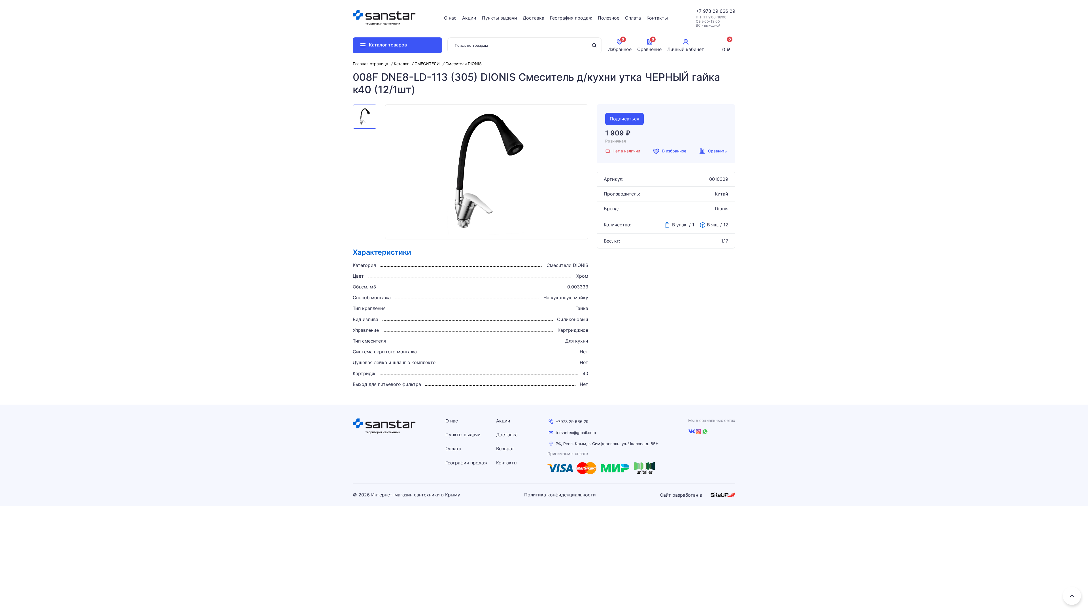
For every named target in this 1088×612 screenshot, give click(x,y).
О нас (450, 18)
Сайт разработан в (682, 495)
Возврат (505, 448)
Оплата (633, 18)
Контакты (657, 18)
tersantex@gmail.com (576, 432)
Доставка (533, 18)
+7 (699, 11)
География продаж (571, 18)
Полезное (608, 18)
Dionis (721, 208)
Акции (469, 18)
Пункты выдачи (499, 18)
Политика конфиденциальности (560, 495)
